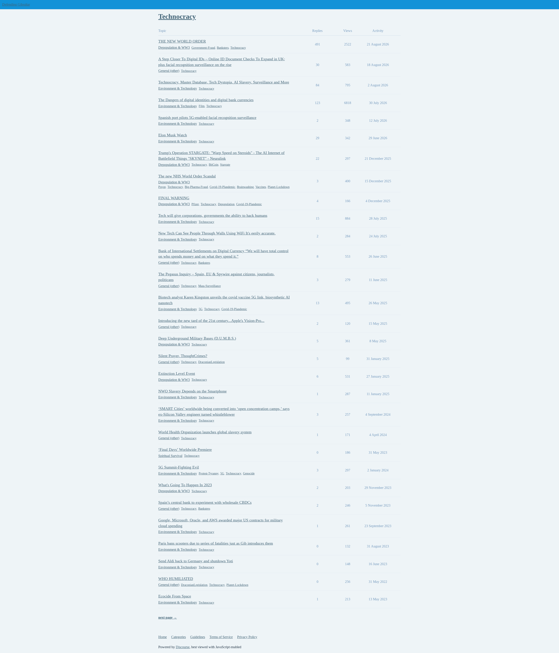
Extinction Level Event (176, 373)
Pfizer (195, 204)
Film (202, 106)
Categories (178, 637)
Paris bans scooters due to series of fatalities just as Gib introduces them (215, 543)
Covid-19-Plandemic (222, 187)
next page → (167, 617)
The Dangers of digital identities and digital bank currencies (206, 100)
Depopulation (226, 204)
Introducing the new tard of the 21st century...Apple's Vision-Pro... (211, 320)
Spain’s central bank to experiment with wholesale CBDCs (205, 502)
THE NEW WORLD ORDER (182, 41)
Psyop (162, 187)
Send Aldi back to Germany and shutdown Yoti (195, 561)
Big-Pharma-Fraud (196, 187)
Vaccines (260, 187)
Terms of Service (221, 637)
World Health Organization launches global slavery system (205, 432)
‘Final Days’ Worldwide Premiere (185, 449)
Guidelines (197, 637)
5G (200, 309)
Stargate (225, 164)
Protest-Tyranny (209, 473)
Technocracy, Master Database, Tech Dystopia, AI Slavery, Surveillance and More (223, 82)
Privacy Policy (247, 637)
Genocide (249, 473)
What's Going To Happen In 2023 (185, 485)
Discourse (183, 647)
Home (162, 637)
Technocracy (238, 47)
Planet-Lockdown (279, 187)
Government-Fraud (203, 47)
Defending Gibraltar (16, 4)
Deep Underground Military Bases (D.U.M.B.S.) (197, 338)
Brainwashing (245, 187)
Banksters (223, 47)
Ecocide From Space (174, 596)
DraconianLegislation (211, 362)
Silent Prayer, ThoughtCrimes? (182, 356)
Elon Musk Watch (172, 135)
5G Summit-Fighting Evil (178, 467)
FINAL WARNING (173, 198)
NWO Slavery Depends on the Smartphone (192, 391)
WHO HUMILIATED (175, 579)
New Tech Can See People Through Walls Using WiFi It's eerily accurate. (217, 233)
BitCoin (213, 164)
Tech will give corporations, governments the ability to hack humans (212, 215)
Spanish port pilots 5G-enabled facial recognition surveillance (207, 117)
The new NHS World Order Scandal (187, 176)
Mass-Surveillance (209, 286)
